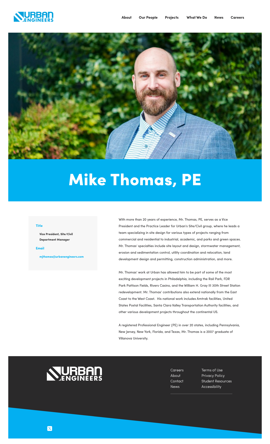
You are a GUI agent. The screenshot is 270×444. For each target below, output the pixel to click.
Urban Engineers (33, 16)
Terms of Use (212, 369)
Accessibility (211, 386)
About (175, 375)
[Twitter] (50, 428)
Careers (176, 369)
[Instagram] (57, 428)
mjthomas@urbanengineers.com (61, 256)
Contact (176, 380)
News (174, 386)
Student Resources (216, 380)
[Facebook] (65, 428)
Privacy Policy (213, 375)
